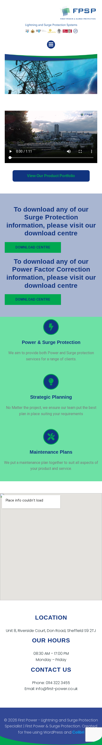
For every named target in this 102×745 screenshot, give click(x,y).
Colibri (78, 732)
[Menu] (51, 44)
